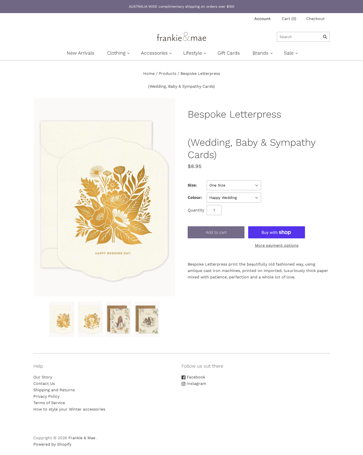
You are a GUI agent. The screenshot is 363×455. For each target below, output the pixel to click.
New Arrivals (80, 53)
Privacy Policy (46, 396)
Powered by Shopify (52, 444)
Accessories (154, 53)
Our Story (42, 377)
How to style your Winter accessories (69, 409)
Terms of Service (49, 402)
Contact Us (44, 383)
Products (167, 73)
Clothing (116, 53)
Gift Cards (229, 53)
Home (149, 73)
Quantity (196, 210)
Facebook (195, 377)
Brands (260, 53)
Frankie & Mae (81, 437)
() (289, 18)
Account (262, 18)
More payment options (277, 245)
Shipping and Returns (54, 390)
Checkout (315, 18)
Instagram (195, 383)
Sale (289, 53)
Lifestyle (192, 53)
